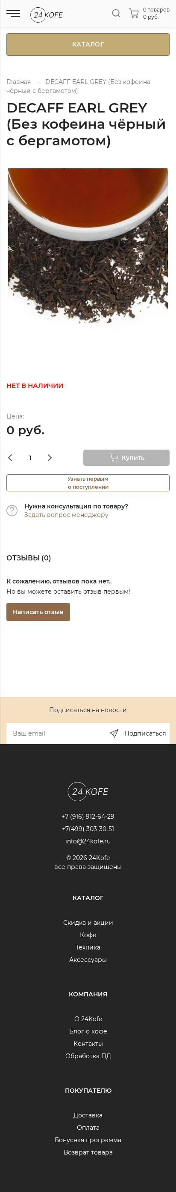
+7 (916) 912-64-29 (88, 816)
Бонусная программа (88, 1140)
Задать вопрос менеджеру (66, 515)
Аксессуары (88, 960)
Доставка (88, 1115)
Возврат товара (88, 1152)
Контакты (88, 1044)
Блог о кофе (88, 1031)
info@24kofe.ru (88, 841)
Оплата (88, 1127)
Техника (88, 947)
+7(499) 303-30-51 (88, 829)
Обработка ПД (88, 1056)
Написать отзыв (38, 612)
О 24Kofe (88, 1019)
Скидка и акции (88, 922)
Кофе (88, 935)
